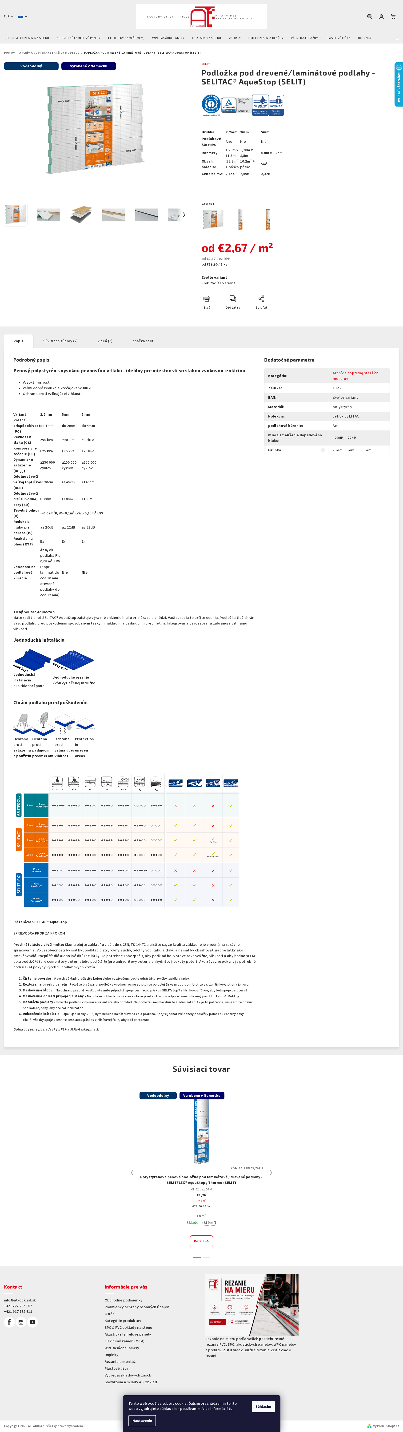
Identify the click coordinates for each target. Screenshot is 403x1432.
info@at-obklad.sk (20, 1300)
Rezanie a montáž (120, 1361)
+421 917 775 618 (18, 1311)
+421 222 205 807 (18, 1306)
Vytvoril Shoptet (386, 1426)
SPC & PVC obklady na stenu (128, 1327)
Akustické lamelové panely (128, 1334)
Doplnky (112, 1354)
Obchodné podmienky (124, 1300)
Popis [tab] (18, 341)
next (271, 1172)
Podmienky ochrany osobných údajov (137, 1307)
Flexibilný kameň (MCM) (125, 1341)
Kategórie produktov (123, 1320)
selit (206, 64)
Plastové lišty (116, 1368)
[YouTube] (32, 1322)
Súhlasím (263, 1406)
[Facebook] (9, 1322)
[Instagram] (21, 1322)
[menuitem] (26, 38)
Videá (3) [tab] (105, 341)
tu (231, 1408)
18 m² (201, 1215)
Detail (199, 1241)
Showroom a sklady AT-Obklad (131, 1382)
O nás (109, 1314)
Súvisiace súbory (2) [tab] (60, 341)
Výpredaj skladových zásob (128, 1375)
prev (132, 1172)
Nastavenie (142, 1420)
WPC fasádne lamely (122, 1348)
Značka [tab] (143, 341)
